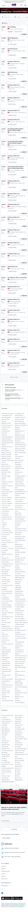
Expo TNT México (6, 575)
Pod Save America (19, 480)
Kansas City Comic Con (7, 685)
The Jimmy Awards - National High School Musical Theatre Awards (21, 620)
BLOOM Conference (7, 458)
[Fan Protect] (6, 844)
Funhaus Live (5, 603)
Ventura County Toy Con (21, 655)
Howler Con (4, 655)
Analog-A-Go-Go (6, 431)
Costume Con (5, 513)
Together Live (18, 644)
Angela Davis (18, 721)
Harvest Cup (5, 634)
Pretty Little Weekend (20, 497)
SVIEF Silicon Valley (20, 577)
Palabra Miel (18, 466)
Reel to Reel (18, 513)
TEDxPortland (18, 593)
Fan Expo (4, 577)
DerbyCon (4, 544)
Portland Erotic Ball (19, 493)
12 (16, 785)
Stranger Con (18, 562)
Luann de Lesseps (19, 419)
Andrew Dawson (6, 780)
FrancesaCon (5, 597)
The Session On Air (20, 636)
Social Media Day (19, 538)
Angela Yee (18, 723)
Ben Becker (18, 770)
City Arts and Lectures (7, 491)
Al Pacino (4, 739)
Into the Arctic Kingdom (7, 679)
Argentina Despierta (6, 439)
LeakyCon (4, 689)
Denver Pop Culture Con (8, 542)
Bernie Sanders (5, 450)
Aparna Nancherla (19, 737)
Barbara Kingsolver (19, 760)
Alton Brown (5, 752)
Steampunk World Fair (20, 558)
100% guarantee (9, 385)
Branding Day (5, 470)
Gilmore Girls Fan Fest (7, 616)
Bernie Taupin (18, 778)
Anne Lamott (18, 731)
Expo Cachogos (5, 569)
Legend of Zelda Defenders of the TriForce (6, 692)
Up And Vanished (19, 651)
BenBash (17, 776)
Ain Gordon (4, 735)
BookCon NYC (5, 464)
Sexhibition (17, 525)
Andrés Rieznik (18, 717)
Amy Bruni (4, 758)
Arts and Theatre (4, 9)
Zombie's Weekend (19, 702)
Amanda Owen (5, 756)
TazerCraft (17, 585)
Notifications (4, 885)
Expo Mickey (5, 573)
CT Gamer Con (5, 528)
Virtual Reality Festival (20, 657)
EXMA (3, 568)
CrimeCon (4, 523)
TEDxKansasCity (19, 591)
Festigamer (4, 589)
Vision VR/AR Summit (20, 659)
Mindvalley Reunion (20, 439)
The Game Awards (19, 610)
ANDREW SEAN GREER (8, 781)
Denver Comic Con (6, 540)
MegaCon (17, 427)
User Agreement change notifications (16, 906)
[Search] (25, 5)
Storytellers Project (19, 560)
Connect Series (5, 511)
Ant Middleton (18, 735)
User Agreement (16, 904)
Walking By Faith (19, 665)
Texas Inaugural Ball (20, 599)
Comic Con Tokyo (6, 505)
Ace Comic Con (5, 419)
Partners (3, 876)
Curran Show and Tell (7, 532)
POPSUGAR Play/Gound (21, 491)
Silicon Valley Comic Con (21, 530)
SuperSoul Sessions (20, 575)
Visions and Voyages (20, 661)
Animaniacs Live (19, 725)
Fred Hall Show (5, 599)
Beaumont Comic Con (7, 446)
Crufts (3, 527)
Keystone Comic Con (7, 687)
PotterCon (17, 495)
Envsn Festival (5, 562)
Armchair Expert (19, 744)
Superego (17, 568)
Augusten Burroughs (20, 750)
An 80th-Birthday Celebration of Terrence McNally (7, 764)
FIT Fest (4, 595)
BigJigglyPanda (19, 780)
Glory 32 (4, 620)
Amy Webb (4, 760)
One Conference (19, 456)
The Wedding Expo (19, 642)
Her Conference (5, 640)
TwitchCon (17, 648)
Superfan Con (18, 569)
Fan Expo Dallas (6, 579)
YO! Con (17, 698)
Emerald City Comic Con (8, 560)
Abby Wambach (5, 729)
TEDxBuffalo (18, 589)
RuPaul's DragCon (19, 519)
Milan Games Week (20, 437)
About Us (3, 866)
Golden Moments (6, 626)
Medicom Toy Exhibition (21, 425)
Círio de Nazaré (5, 534)
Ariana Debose (18, 742)
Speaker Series (19, 544)
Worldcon (17, 694)
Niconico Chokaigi (19, 450)
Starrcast (17, 556)
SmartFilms (18, 534)
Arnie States (18, 746)
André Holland (18, 715)
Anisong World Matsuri (7, 437)
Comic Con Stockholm (7, 503)
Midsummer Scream (20, 435)
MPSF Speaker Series (20, 444)
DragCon (4, 552)
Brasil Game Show (6, 472)
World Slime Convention (21, 693)
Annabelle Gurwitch (20, 729)
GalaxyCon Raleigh (6, 605)
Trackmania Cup (19, 646)
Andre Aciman (5, 778)
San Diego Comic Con (20, 521)
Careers (3, 873)
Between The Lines (6, 452)
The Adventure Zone (20, 605)
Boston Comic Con (6, 466)
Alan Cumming (5, 740)
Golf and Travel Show (7, 628)
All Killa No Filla (5, 748)
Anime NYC (4, 433)
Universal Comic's (19, 650)
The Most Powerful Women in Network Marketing (19, 626)
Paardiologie (18, 464)
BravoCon (4, 474)
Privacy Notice (15, 814)
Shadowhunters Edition (20, 528)
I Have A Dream (5, 661)
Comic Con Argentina (7, 497)
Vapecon (17, 653)
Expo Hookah (5, 571)
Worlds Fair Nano (19, 696)
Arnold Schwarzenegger (21, 748)
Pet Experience (18, 472)
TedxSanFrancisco (19, 595)
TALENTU (17, 583)
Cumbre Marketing (6, 530)
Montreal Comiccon (20, 443)
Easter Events (5, 558)
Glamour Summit (6, 618)
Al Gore (3, 737)
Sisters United (18, 532)
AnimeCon (4, 435)
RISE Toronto (18, 515)
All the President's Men (7, 750)
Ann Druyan (18, 727)
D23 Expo (4, 536)
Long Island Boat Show (7, 700)
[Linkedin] (2, 893)
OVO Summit (18, 462)
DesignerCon (5, 546)
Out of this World (19, 460)
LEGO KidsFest (5, 696)
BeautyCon (4, 448)
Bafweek (4, 444)
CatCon (3, 480)
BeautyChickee (18, 766)
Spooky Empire (18, 546)
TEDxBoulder (18, 587)
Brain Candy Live (6, 468)
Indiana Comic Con (6, 669)
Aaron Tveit (4, 727)
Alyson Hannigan (6, 754)
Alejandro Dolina (6, 744)
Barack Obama (18, 758)
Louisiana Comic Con (20, 417)
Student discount (5, 871)
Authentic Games (19, 752)
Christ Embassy (5, 489)
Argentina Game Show (7, 441)
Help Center (4, 878)
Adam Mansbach (6, 731)
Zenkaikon (17, 700)
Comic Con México (6, 501)
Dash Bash (4, 538)
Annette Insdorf (19, 733)
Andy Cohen (18, 719)
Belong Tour (18, 768)
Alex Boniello (5, 746)
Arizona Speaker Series (7, 443)
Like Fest (4, 698)
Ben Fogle (17, 772)
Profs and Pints (18, 499)
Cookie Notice (5, 905)
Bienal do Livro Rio (6, 456)
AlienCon (4, 421)
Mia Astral (17, 429)
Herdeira (4, 642)
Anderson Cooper (6, 776)
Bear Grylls (17, 764)
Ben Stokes (18, 774)
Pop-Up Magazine (19, 489)
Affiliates (3, 868)
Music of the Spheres (20, 446)
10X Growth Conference (8, 413)
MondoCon (17, 441)
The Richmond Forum (20, 634)
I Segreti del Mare (6, 663)
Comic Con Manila (6, 499)
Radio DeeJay (18, 507)
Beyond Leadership (6, 454)
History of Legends (6, 650)
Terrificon (17, 597)
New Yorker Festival (20, 448)
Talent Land (18, 581)
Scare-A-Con (18, 523)
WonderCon (18, 691)
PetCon (17, 474)
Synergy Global (19, 579)
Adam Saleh (5, 733)
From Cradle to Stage (7, 601)
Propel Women (18, 501)
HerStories (4, 648)
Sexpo (16, 527)
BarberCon (17, 762)
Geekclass (4, 614)
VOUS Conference (19, 663)
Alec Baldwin (5, 742)
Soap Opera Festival (20, 536)
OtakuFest (17, 458)
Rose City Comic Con (20, 517)
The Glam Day (18, 612)
